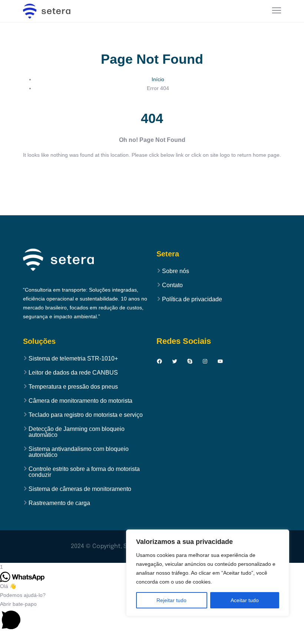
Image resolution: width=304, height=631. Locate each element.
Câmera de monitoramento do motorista (80, 401)
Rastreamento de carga (59, 503)
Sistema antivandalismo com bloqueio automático (79, 452)
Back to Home (152, 177)
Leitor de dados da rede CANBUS (73, 373)
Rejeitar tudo (171, 600)
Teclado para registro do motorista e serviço (86, 415)
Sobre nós (175, 271)
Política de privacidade (192, 299)
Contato (172, 285)
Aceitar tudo (245, 600)
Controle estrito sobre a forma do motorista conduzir (84, 472)
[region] (207, 572)
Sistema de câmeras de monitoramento (80, 489)
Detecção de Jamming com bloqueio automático (77, 432)
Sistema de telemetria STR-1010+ (73, 359)
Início (158, 79)
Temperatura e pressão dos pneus (73, 387)
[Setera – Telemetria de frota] (51, 11)
